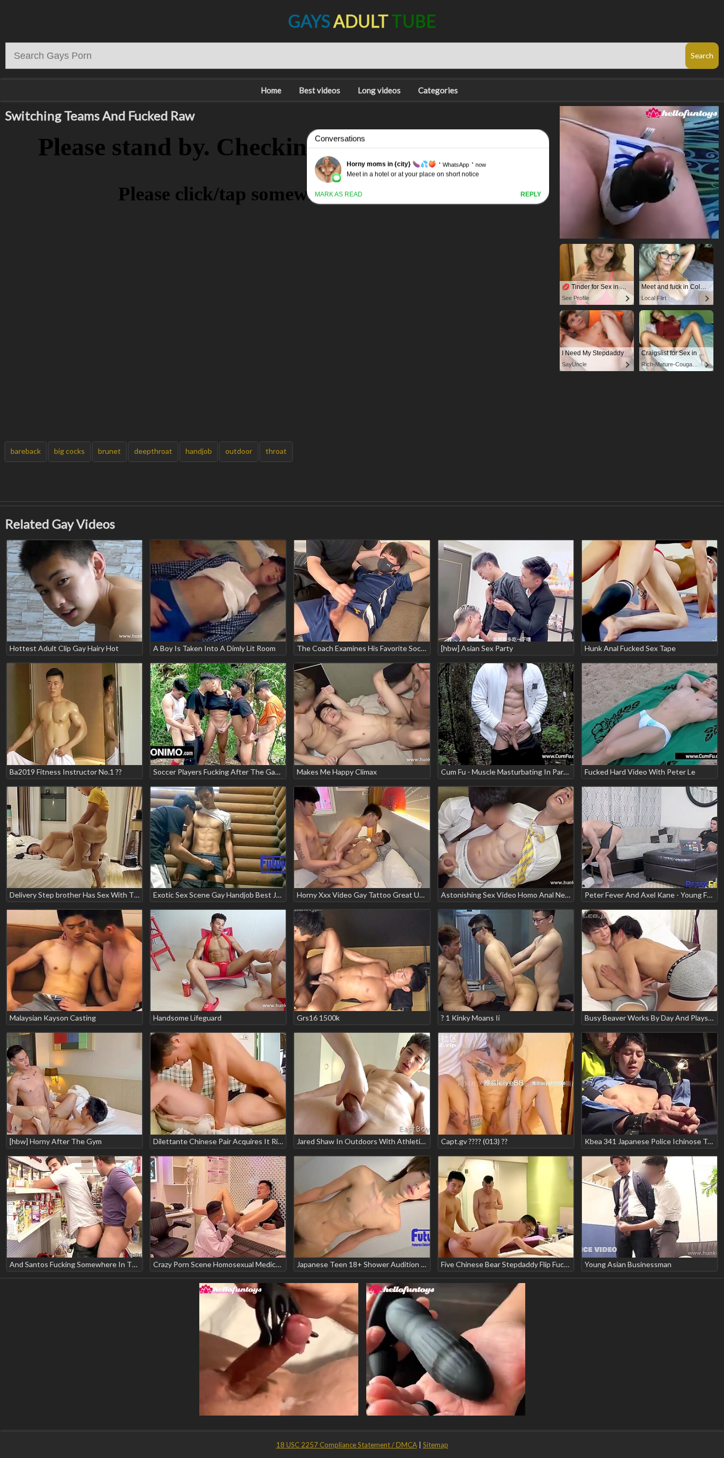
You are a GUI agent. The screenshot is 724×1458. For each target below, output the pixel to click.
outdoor (238, 450)
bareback (26, 450)
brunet (109, 450)
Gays (362, 21)
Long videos (379, 90)
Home (271, 90)
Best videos (319, 90)
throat (276, 450)
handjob (199, 450)
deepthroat (153, 450)
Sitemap (435, 1445)
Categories (438, 90)
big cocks (69, 450)
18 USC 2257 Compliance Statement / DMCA (346, 1445)
